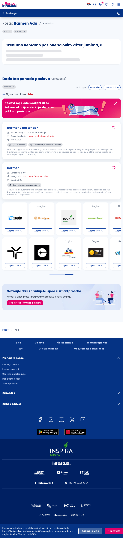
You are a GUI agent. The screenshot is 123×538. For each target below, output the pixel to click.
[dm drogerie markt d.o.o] (51, 253)
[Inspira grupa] (51, 219)
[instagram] (51, 420)
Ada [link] (17, 329)
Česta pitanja (65, 342)
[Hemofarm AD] (24, 219)
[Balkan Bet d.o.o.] (78, 253)
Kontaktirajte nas (97, 342)
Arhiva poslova (10, 383)
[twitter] (72, 420)
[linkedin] (83, 420)
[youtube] (61, 420)
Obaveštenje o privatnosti (89, 348)
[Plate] (101, 4)
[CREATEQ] (24, 253)
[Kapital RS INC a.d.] (105, 253)
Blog (18, 342)
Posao (5, 329)
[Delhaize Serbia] (105, 219)
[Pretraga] (95, 4)
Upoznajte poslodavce (14, 373)
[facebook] (40, 420)
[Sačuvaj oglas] (114, 128)
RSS (21, 348)
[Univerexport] (78, 219)
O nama (39, 342)
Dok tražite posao (11, 378)
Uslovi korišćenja (48, 348)
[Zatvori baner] (115, 103)
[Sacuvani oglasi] (107, 4)
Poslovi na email (10, 369)
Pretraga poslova (11, 364)
